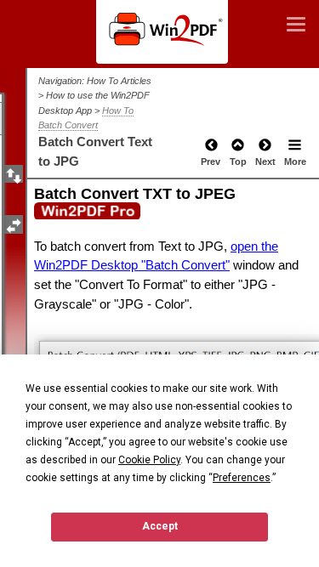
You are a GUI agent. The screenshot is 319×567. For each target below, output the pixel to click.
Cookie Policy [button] (149, 460)
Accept (160, 526)
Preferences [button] (242, 478)
